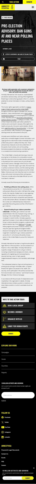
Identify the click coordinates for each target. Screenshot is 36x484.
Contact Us (4, 454)
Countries (4, 366)
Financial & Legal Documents (10, 450)
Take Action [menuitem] (14, 2)
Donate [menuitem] (31, 2)
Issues (3, 359)
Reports (4, 372)
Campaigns (5, 352)
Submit (3, 401)
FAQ (2, 461)
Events (3, 458)
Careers (3, 465)
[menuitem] (3, 2)
